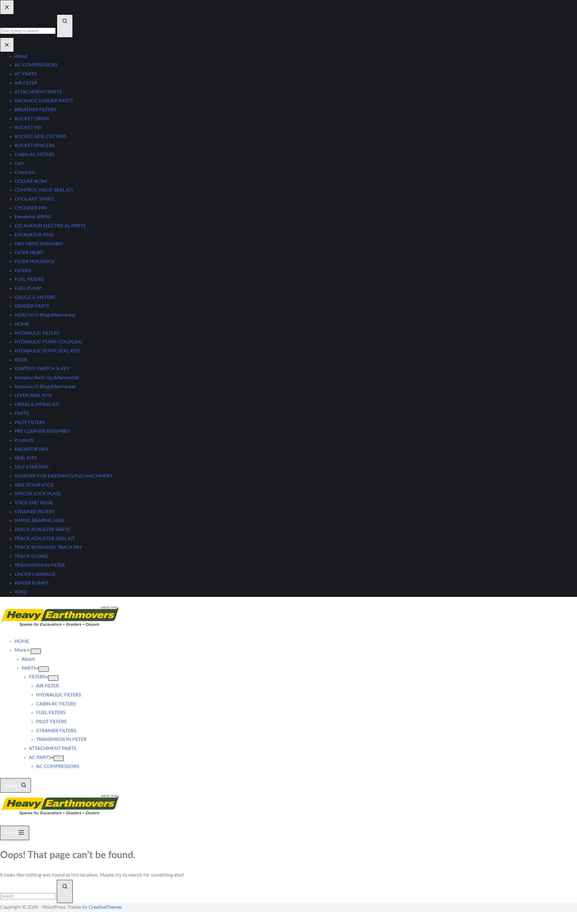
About (28, 659)
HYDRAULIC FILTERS (58, 694)
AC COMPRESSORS (57, 766)
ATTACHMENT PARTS (52, 748)
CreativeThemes (105, 907)
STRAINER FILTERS (56, 730)
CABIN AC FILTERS (56, 704)
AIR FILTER (47, 685)
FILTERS (37, 676)
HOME (21, 641)
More (20, 650)
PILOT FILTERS (51, 721)
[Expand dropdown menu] (36, 651)
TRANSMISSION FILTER (61, 739)
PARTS (29, 668)
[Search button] (65, 891)
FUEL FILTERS (51, 712)
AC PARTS (40, 757)
